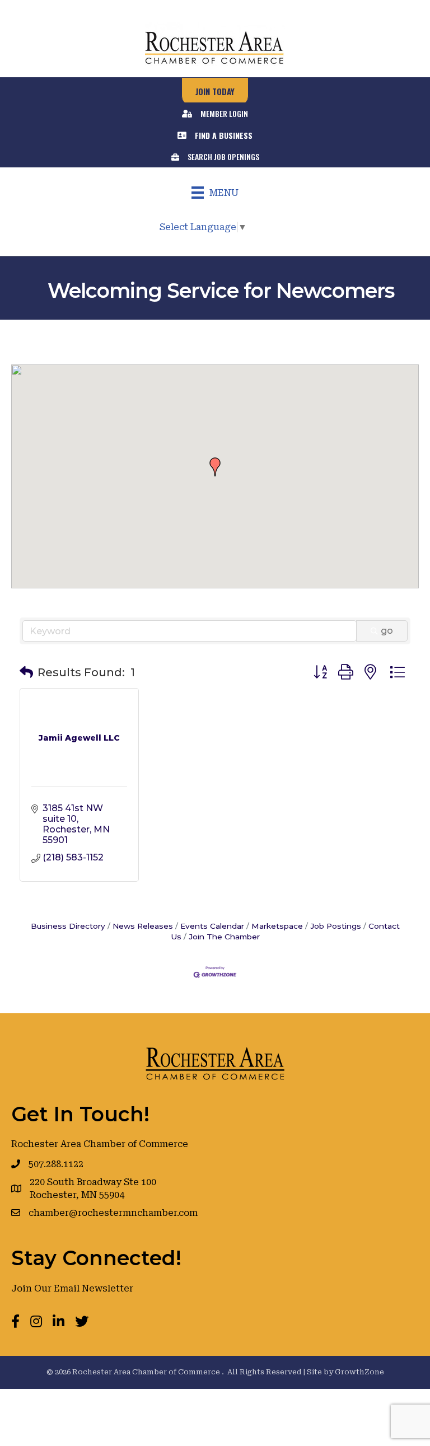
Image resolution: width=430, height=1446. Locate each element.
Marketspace (277, 925)
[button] (215, 467)
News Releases (143, 925)
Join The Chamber (224, 936)
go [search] (387, 630)
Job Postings (335, 925)
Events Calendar (212, 925)
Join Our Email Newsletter (72, 1288)
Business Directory (68, 925)
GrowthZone (359, 1372)
